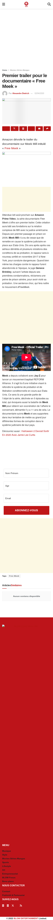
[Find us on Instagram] (8, 905)
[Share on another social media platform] (47, 128)
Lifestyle (6, 866)
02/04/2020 (39, 93)
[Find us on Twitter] (13, 905)
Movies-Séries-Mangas (19, 70)
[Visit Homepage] (26, 4)
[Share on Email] (39, 128)
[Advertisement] (26, 38)
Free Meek (11, 148)
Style (4, 855)
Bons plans (8, 881)
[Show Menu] (3, 4)
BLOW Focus (8, 877)
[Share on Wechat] (31, 128)
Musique (6, 851)
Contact (6, 891)
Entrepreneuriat (10, 874)
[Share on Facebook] (6, 128)
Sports (5, 862)
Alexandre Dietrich (20, 93)
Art (3, 870)
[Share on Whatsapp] (23, 128)
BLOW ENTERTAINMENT (26, 918)
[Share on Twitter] (15, 128)
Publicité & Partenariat (13, 895)
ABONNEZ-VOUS (26, 510)
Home (4, 70)
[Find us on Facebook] (3, 905)
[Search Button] (49, 4)
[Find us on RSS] (21, 905)
